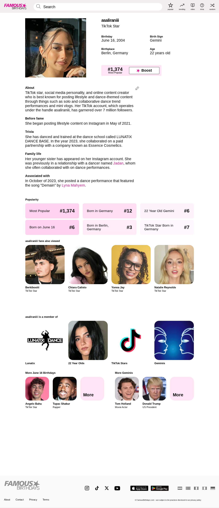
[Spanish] (180, 488)
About (7, 499)
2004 (121, 40)
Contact (20, 499)
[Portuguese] (188, 488)
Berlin (106, 53)
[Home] (38, 485)
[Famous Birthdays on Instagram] (87, 488)
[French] (196, 488)
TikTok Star (110, 26)
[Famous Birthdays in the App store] (139, 488)
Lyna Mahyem (73, 185)
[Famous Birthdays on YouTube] (118, 488)
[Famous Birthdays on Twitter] (107, 488)
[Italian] (204, 488)
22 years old (160, 53)
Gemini (156, 40)
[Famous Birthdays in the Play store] (160, 488)
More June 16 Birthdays (40, 372)
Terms (46, 499)
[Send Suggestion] (137, 89)
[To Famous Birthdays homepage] (15, 6)
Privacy (33, 499)
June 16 (108, 40)
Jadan (118, 163)
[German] (213, 488)
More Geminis (124, 372)
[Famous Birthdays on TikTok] (97, 488)
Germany (120, 53)
